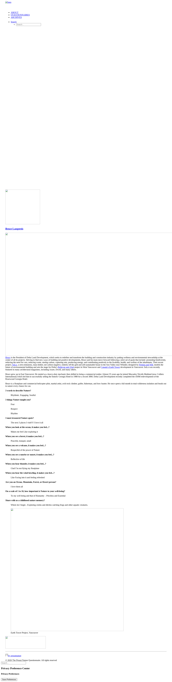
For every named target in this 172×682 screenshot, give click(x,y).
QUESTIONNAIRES (20, 15)
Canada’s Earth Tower (110, 367)
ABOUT (14, 12)
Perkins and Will (146, 365)
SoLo (14, 365)
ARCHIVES (16, 17)
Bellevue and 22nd (66, 367)
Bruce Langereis (14, 228)
